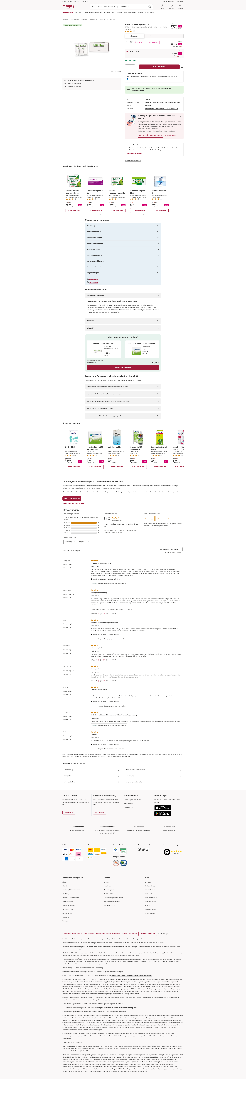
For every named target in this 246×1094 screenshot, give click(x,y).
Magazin (76, 1)
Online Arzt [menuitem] (79, 12)
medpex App (85, 1)
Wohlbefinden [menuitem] (109, 12)
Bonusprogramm (109, 890)
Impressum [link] (133, 934)
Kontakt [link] (147, 905)
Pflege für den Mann (69, 905)
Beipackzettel (93, 279)
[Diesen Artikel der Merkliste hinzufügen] (182, 66)
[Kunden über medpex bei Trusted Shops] (173, 852)
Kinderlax (148, 105)
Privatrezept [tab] (174, 36)
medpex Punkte (150, 909)
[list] (91, 47)
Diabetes (65, 886)
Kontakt (106, 882)
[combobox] (121, 6)
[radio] (127, 42)
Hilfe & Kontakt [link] (128, 804)
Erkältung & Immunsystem (71, 890)
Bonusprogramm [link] (67, 1)
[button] (151, 135)
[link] (116, 863)
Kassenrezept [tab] (154, 36)
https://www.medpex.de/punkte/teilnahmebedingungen (117, 1007)
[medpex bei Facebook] (139, 849)
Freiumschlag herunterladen (113, 898)
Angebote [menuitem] (150, 12)
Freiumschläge (150, 886)
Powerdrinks (93, 19)
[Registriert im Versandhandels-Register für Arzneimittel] (122, 851)
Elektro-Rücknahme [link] (113, 934)
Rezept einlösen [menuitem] (67, 12)
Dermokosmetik (67, 902)
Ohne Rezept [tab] (134, 36)
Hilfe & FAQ (148, 894)
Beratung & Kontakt (168, 1)
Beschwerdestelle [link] (151, 898)
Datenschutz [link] (100, 934)
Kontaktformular (129, 808)
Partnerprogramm (110, 905)
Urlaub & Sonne (67, 909)
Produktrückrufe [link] (150, 902)
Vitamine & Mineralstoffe (70, 898)
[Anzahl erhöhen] (133, 67)
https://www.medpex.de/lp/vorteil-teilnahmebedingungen (131, 975)
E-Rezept (148, 882)
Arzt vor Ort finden (170, 135)
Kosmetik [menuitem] (119, 12)
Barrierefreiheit (150, 913)
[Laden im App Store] (168, 807)
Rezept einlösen (109, 894)
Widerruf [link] (91, 934)
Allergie (64, 882)
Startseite (65, 19)
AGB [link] (85, 934)
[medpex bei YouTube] (147, 849)
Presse (79, 934)
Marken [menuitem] (140, 12)
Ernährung (84, 19)
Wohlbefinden (75, 19)
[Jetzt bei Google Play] (168, 813)
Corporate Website (69, 934)
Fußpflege (65, 917)
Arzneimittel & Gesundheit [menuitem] (93, 12)
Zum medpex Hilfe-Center (132, 800)
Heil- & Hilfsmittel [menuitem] (129, 12)
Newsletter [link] (107, 886)
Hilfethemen (180, 1)
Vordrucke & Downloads (112, 902)
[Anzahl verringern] (127, 67)
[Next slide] (180, 450)
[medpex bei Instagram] (143, 849)
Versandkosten (150, 890)
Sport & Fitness (67, 913)
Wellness (65, 921)
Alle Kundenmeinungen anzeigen (73, 503)
